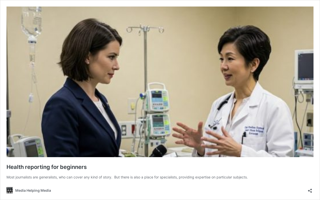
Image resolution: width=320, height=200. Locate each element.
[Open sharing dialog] (310, 189)
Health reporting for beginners (46, 167)
